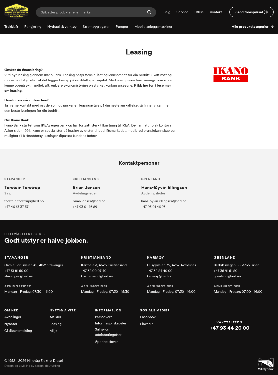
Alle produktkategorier (250, 27)
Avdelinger (12, 317)
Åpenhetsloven (107, 342)
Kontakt (216, 12)
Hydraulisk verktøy (62, 27)
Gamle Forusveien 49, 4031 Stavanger (33, 265)
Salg (167, 12)
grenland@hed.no (227, 276)
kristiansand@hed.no (97, 276)
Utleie (199, 12)
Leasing (55, 324)
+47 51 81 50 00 (16, 271)
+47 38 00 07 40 (93, 271)
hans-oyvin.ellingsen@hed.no (163, 201)
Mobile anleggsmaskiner (153, 27)
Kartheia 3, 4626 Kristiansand (104, 265)
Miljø (53, 331)
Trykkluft (11, 27)
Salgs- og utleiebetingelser (108, 332)
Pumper (122, 27)
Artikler (55, 317)
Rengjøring (32, 27)
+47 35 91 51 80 (225, 271)
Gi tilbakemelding (18, 331)
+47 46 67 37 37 (16, 207)
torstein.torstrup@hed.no (24, 201)
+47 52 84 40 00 (159, 271)
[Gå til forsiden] (16, 18)
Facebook (148, 317)
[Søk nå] (149, 12)
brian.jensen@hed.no (89, 201)
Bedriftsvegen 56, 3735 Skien (236, 265)
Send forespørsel (251, 12)
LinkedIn (147, 324)
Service (182, 12)
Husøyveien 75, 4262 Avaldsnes (171, 265)
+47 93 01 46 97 (153, 207)
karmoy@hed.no (159, 276)
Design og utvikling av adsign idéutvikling (32, 366)
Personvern (104, 317)
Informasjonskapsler (110, 323)
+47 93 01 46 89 (85, 207)
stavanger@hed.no (18, 276)
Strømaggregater (96, 27)
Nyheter (10, 324)
